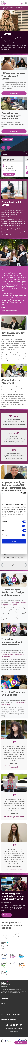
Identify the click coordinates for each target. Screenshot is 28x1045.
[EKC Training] (5, 973)
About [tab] (23, 497)
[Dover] (5, 964)
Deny (14, 550)
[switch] (24, 526)
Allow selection (14, 546)
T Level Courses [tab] (7, 139)
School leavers (19, 7)
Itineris (16, 1031)
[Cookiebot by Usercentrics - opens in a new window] (20, 493)
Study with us (10, 7)
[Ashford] (5, 956)
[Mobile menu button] (26, 3)
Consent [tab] (5, 497)
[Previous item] (2, 1041)
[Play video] (14, 580)
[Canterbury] (23, 956)
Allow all (14, 541)
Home (3, 7)
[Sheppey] (23, 964)
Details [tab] (14, 497)
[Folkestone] (14, 964)
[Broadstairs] (14, 956)
